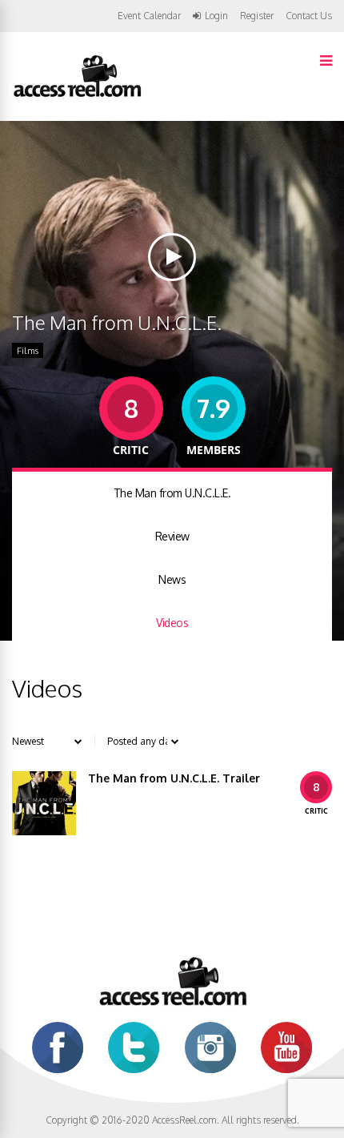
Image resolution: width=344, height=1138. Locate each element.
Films (27, 350)
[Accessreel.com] (77, 96)
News (172, 579)
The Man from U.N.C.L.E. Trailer (174, 778)
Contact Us (309, 16)
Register (257, 16)
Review (172, 536)
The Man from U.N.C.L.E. (172, 493)
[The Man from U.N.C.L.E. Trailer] (44, 803)
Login (216, 16)
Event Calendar (149, 16)
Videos (172, 622)
